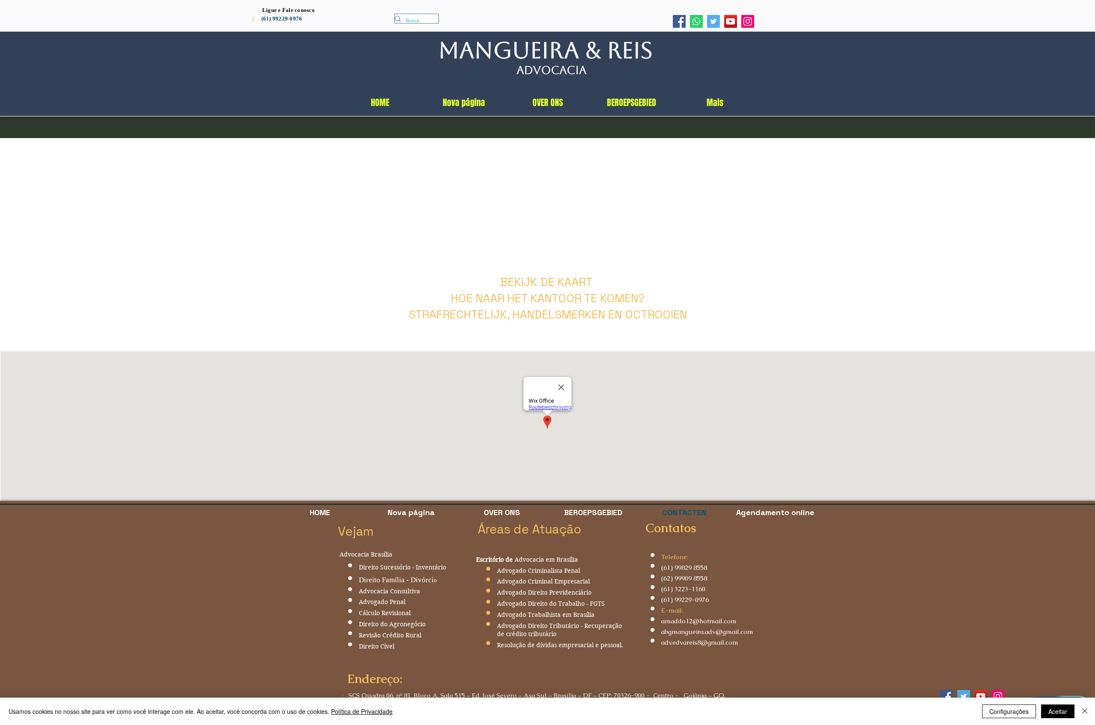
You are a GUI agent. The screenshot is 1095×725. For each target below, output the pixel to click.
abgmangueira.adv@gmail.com (707, 632)
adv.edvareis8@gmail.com (699, 642)
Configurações (1009, 711)
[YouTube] (730, 21)
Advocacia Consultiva (389, 591)
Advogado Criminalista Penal (538, 571)
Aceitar (1057, 711)
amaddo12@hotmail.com (699, 621)
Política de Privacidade (362, 711)
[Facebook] (679, 21)
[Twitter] (713, 21)
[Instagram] (747, 21)
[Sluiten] (1085, 711)
